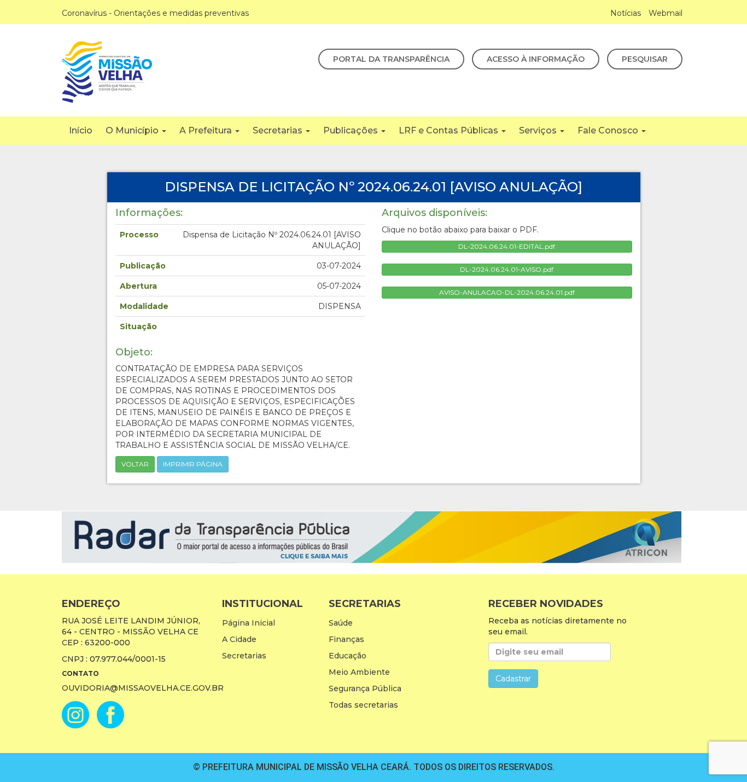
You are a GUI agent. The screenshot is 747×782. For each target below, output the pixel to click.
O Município (133, 130)
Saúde (341, 623)
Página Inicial (248, 623)
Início (80, 130)
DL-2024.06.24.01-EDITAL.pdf (506, 246)
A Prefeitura (206, 130)
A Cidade (239, 639)
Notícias (625, 13)
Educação (347, 656)
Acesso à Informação (536, 59)
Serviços (539, 130)
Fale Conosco (608, 130)
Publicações (351, 130)
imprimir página (193, 464)
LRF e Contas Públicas (449, 130)
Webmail (665, 13)
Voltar (135, 464)
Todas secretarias (363, 705)
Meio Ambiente (359, 672)
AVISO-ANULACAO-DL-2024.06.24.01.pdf (507, 292)
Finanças (346, 639)
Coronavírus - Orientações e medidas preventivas (155, 13)
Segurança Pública (365, 688)
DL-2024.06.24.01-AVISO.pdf (506, 269)
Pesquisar (645, 59)
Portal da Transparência (391, 59)
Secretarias (279, 130)
